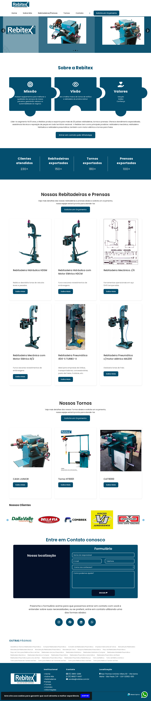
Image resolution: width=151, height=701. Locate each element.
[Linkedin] (81, 622)
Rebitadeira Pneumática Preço (52, 658)
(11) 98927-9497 (75, 676)
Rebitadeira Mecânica (18, 655)
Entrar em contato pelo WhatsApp (75, 135)
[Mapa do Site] (102, 694)
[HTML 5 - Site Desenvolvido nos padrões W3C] (108, 694)
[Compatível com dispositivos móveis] (123, 694)
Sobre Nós (27, 13)
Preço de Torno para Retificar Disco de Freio (25, 652)
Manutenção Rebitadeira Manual (22, 649)
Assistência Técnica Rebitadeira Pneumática (26, 647)
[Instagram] (59, 622)
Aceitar (85, 696)
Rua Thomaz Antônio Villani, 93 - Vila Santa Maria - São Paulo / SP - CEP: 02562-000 (118, 675)
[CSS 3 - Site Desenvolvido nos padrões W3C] (115, 694)
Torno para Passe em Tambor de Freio (23, 661)
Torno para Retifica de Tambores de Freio (52, 661)
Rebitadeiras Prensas (50, 680)
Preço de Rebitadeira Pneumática (114, 649)
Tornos (66, 13)
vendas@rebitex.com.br (78, 679)
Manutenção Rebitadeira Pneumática (48, 649)
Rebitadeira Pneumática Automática (82, 655)
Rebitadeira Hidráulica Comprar (94, 652)
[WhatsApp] (92, 622)
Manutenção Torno (69, 649)
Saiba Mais (20, 291)
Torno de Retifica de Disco (115, 658)
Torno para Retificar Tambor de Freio (105, 661)
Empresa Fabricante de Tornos (105, 647)
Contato (79, 13)
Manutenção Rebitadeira (126, 647)
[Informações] (90, 13)
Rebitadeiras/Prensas (47, 13)
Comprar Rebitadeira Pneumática (54, 647)
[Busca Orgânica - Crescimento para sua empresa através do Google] (133, 694)
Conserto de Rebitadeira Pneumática (80, 647)
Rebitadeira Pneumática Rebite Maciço (77, 658)
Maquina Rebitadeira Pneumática (89, 649)
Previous (7, 520)
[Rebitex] (26, 678)
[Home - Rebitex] (20, 5)
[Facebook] (70, 622)
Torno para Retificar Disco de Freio (79, 661)
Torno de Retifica (98, 658)
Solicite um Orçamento (106, 13)
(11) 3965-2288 (74, 674)
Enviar (102, 593)
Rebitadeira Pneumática (59, 655)
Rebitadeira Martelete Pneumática (118, 652)
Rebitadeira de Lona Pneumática (53, 652)
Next (143, 520)
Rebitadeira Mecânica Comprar (38, 655)
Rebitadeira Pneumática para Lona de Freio (25, 658)
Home (14, 13)
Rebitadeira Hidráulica (73, 652)
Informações (50, 690)
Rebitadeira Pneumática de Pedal (108, 655)
